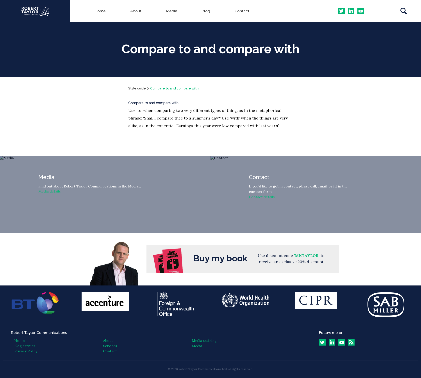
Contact (242, 11)
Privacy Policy (25, 351)
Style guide (137, 88)
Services (110, 346)
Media (171, 11)
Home (100, 11)
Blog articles (24, 346)
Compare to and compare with (174, 88)
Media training (204, 340)
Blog (206, 11)
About (135, 11)
